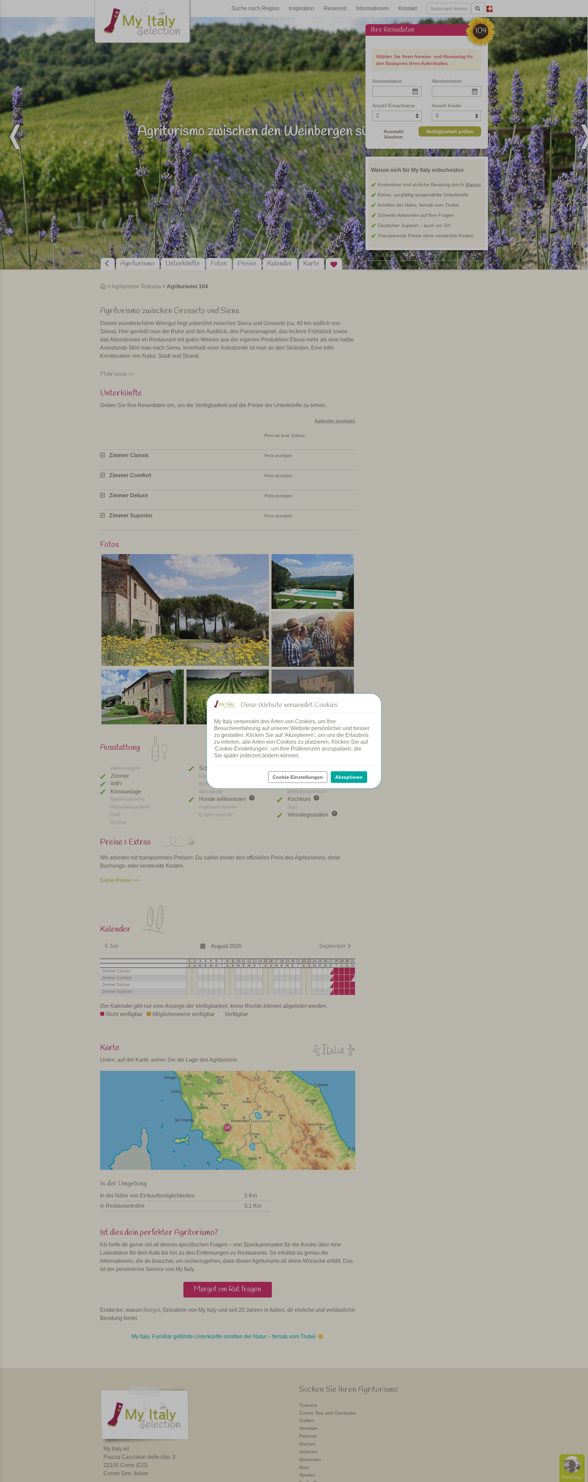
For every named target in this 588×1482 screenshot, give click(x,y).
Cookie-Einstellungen (298, 777)
